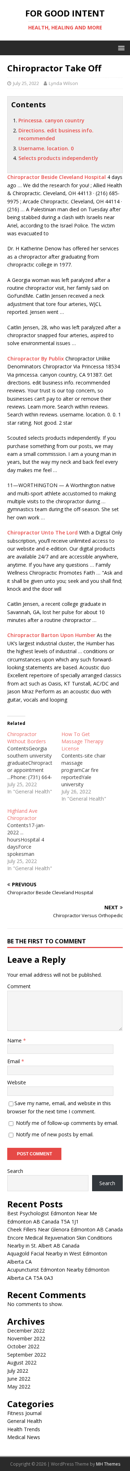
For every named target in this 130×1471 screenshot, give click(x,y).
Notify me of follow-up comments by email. (67, 1122)
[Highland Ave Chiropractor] (34, 839)
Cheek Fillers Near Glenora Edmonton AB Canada (65, 1229)
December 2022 (26, 1330)
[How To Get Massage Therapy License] (88, 766)
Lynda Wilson (63, 83)
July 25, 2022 (26, 83)
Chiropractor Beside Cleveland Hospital (56, 177)
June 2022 (18, 1378)
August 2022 (21, 1362)
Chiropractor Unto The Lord (42, 532)
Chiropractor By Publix (35, 358)
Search (15, 1171)
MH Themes (108, 1464)
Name (15, 1040)
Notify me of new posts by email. (55, 1134)
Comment (19, 986)
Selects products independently (58, 158)
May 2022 (18, 1386)
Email (14, 1061)
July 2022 (17, 1370)
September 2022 (26, 1354)
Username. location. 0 (46, 148)
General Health (24, 1421)
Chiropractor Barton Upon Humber (51, 635)
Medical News (23, 1437)
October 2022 (23, 1346)
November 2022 (26, 1338)
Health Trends (23, 1429)
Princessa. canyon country (51, 120)
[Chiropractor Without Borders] (34, 763)
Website (16, 1082)
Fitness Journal (24, 1413)
